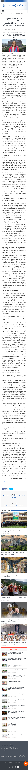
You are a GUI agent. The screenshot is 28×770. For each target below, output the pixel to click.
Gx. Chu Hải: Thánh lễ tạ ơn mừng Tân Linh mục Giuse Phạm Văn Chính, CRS (16, 653)
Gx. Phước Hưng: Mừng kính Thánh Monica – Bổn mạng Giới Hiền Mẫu (17, 718)
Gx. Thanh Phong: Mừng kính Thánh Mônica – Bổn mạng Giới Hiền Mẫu (17, 706)
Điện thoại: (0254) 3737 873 (7, 750)
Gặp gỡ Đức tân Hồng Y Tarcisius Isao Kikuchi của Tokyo (14, 496)
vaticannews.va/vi (20, 478)
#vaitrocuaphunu (6, 482)
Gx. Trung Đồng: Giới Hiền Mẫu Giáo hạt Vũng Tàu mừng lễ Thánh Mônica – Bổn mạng (17, 659)
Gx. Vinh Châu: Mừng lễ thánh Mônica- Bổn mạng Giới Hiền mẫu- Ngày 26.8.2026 (16, 700)
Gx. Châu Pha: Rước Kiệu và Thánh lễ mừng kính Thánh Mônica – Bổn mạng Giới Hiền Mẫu (17, 671)
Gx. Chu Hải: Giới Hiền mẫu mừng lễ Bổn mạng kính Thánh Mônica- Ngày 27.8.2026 (16, 730)
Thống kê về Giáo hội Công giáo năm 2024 (14, 505)
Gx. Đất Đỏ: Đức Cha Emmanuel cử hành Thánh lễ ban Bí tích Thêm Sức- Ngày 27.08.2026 (16, 688)
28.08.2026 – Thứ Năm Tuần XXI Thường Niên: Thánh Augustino (16, 712)
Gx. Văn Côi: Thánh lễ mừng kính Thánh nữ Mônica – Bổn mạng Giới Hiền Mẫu (16, 665)
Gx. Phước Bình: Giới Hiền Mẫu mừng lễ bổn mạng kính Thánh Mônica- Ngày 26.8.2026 (16, 695)
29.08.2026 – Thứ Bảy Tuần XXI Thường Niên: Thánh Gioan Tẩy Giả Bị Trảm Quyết (17, 676)
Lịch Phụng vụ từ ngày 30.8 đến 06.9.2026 (16, 681)
